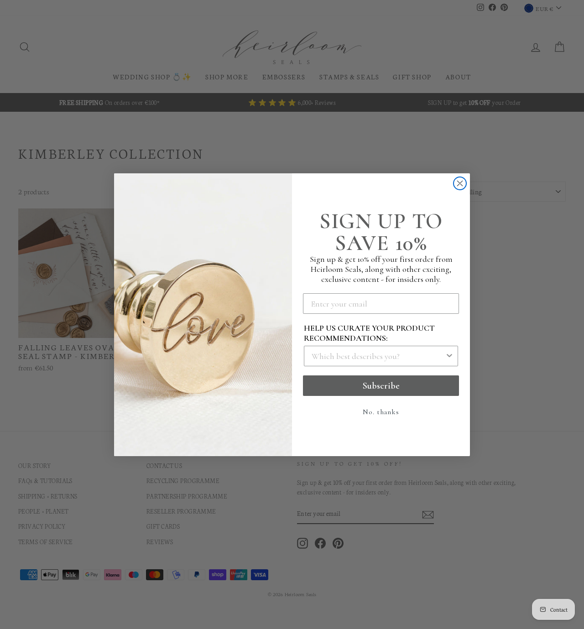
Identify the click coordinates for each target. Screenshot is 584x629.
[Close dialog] (460, 183)
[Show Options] (449, 356)
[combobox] (378, 356)
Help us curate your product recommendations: (369, 333)
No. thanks (381, 411)
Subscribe (381, 385)
